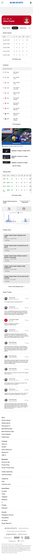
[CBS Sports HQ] (23, 528)
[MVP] (27, 537)
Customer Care (6, 484)
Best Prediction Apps (8, 431)
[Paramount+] (8, 537)
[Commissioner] (18, 537)
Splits (30, 28)
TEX (8, 72)
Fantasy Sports (6, 423)
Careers (4, 447)
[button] (2, 2)
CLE (8, 83)
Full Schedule (16, 124)
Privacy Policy (6, 465)
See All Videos (16, 166)
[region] (16, 136)
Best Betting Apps (7, 429)
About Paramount (7, 449)
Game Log (23, 28)
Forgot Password (6, 523)
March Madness (6, 434)
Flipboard (4, 508)
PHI (8, 98)
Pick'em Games (6, 420)
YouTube (4, 491)
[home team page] (5, 72)
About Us (4, 444)
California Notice (6, 474)
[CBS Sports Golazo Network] (16, 531)
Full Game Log (16, 59)
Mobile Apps (5, 437)
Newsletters (5, 517)
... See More (7, 240)
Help (3, 481)
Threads (4, 505)
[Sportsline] (22, 534)
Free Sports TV (6, 426)
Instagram (4, 497)
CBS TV (4, 455)
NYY (8, 113)
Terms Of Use (6, 462)
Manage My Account (8, 515)
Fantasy (15, 28)
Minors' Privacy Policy (8, 467)
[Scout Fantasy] (12, 541)
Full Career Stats (16, 195)
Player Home (6, 28)
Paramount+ (5, 452)
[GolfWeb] (21, 541)
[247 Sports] (11, 534)
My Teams (4, 520)
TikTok (3, 494)
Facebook (4, 499)
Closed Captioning (7, 472)
